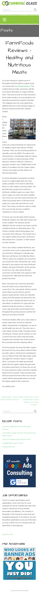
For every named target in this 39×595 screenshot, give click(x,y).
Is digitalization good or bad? (12, 443)
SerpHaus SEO (7, 534)
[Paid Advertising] (19, 563)
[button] (4, 20)
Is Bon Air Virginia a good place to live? (16, 439)
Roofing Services (8, 447)
